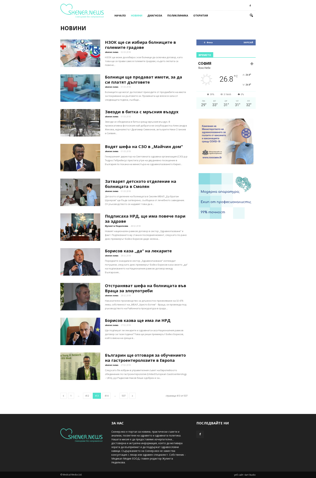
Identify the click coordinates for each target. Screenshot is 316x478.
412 (87, 395)
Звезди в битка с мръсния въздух (141, 111)
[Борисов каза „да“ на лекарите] (80, 262)
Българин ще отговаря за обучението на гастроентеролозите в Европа (145, 357)
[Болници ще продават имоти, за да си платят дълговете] (80, 88)
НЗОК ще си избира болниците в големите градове (140, 44)
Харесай (248, 42)
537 (124, 395)
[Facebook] (250, 5)
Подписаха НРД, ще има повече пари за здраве (145, 218)
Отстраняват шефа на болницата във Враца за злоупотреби (145, 288)
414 (106, 395)
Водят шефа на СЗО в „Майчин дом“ (144, 146)
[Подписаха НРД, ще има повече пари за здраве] (80, 227)
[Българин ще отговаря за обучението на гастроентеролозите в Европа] (80, 366)
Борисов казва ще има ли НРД (137, 320)
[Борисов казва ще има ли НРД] (80, 331)
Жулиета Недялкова (116, 226)
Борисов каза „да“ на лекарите (138, 250)
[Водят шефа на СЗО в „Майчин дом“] (80, 157)
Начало (120, 15)
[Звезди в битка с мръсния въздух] (80, 123)
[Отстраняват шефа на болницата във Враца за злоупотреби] (80, 296)
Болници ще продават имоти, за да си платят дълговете (143, 79)
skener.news (111, 52)
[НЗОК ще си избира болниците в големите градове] (80, 53)
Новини (136, 15)
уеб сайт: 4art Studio (245, 474)
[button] (251, 15)
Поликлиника (177, 15)
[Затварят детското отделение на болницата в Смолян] (80, 192)
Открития (200, 15)
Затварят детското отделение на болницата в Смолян (140, 183)
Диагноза (154, 15)
